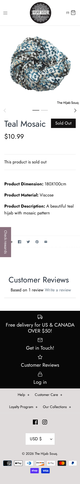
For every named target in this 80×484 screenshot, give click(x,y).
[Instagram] (44, 422)
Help (23, 394)
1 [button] (36, 110)
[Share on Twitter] (28, 241)
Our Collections (57, 406)
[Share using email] (45, 241)
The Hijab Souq (46, 453)
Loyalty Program (23, 406)
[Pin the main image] (37, 241)
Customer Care (48, 394)
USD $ (36, 439)
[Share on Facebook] (19, 241)
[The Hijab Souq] (40, 12)
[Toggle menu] (5, 12)
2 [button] (44, 110)
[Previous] (4, 110)
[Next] (75, 110)
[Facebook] (35, 422)
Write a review (58, 290)
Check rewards (5, 242)
